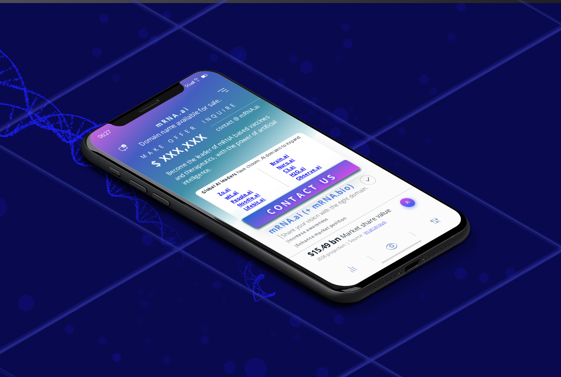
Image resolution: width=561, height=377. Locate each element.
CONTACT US (301, 193)
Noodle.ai (248, 200)
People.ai (241, 196)
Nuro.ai (285, 163)
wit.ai (231, 195)
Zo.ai (223, 192)
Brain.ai (279, 159)
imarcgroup (374, 227)
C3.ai (288, 169)
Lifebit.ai (254, 204)
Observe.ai (308, 173)
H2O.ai (297, 172)
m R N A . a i (171, 117)
